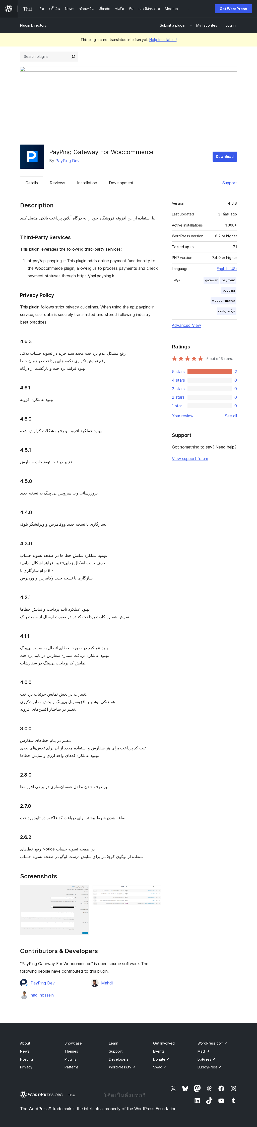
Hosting (26, 1059)
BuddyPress (210, 1067)
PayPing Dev (67, 160)
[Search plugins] (73, 57)
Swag (160, 1067)
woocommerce (223, 300)
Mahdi (107, 982)
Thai (71, 1095)
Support (229, 182)
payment (228, 280)
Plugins (70, 1059)
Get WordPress (233, 9)
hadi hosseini (42, 995)
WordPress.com (213, 1043)
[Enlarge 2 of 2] (154, 891)
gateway (211, 280)
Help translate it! (163, 39)
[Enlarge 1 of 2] (81, 891)
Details (31, 182)
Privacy (26, 1067)
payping (229, 290)
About (25, 1043)
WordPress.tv (122, 1067)
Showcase (73, 1043)
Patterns (72, 1067)
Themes (71, 1051)
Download (225, 156)
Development (121, 182)
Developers (118, 1059)
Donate (161, 1059)
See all (231, 415)
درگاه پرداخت (226, 311)
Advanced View (186, 325)
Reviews (57, 182)
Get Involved (164, 1043)
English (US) (227, 268)
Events (158, 1051)
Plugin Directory (33, 25)
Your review (183, 415)
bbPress (207, 1059)
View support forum (190, 458)
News (24, 1051)
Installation (87, 182)
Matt (203, 1051)
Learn (113, 1043)
